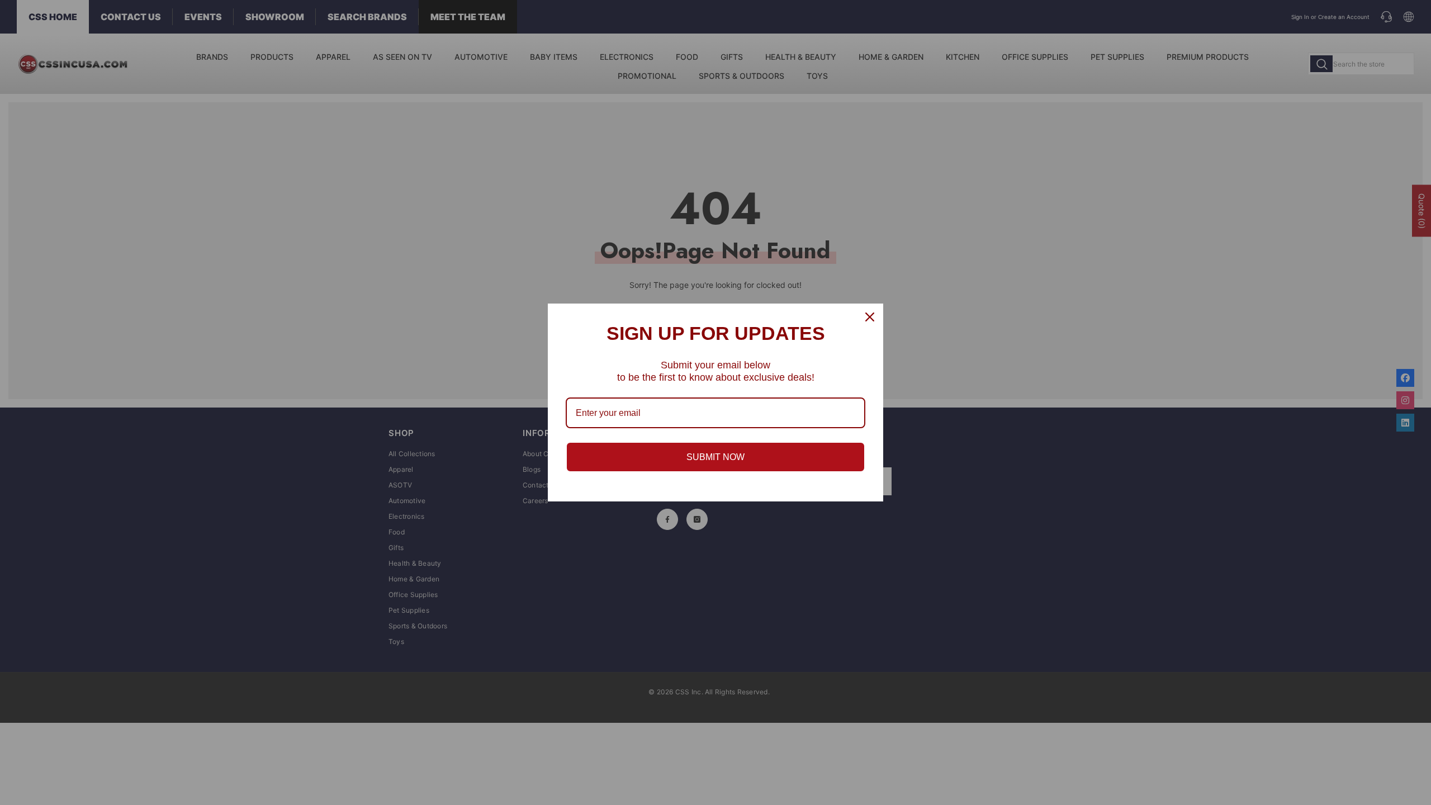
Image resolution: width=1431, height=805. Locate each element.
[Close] (869, 317)
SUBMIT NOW (715, 457)
